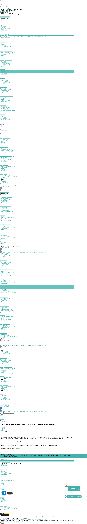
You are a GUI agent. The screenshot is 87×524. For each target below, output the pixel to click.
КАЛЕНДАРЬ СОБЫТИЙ (6, 103)
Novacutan (3, 496)
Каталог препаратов (5, 80)
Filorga (2, 487)
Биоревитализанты (5, 39)
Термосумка (3, 54)
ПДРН (2, 43)
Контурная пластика (5, 63)
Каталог (2, 464)
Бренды (2, 482)
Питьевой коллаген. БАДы (7, 56)
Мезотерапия (3, 44)
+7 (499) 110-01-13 (4, 404)
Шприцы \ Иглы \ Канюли (6, 53)
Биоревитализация (5, 64)
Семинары (3, 26)
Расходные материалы (6, 51)
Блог (1, 72)
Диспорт (2, 503)
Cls (1, 490)
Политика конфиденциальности (8, 77)
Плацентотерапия (4, 47)
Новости (2, 71)
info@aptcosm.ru (4, 34)
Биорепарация (4, 65)
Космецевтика (4, 42)
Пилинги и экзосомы (5, 46)
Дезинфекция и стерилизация (8, 52)
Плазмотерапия (4, 48)
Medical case (3, 500)
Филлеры (2, 55)
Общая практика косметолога (7, 66)
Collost (2, 488)
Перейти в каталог (5, 11)
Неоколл (2, 502)
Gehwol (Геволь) (4, 57)
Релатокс (2, 483)
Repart (2, 497)
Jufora (1, 501)
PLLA (1, 50)
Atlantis (2, 498)
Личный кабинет (4, 406)
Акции (2, 102)
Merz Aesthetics (4, 484)
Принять (2, 522)
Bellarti (2, 489)
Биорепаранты (4, 41)
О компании (3, 117)
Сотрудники (3, 74)
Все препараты (4, 38)
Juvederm (2, 485)
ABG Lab (2, 499)
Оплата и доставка (5, 28)
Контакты (2, 121)
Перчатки (2, 98)
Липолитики (3, 45)
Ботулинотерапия (4, 62)
